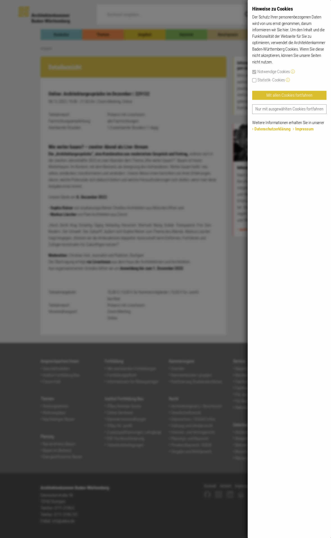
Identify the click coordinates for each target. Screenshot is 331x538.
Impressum (304, 129)
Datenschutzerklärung (272, 129)
